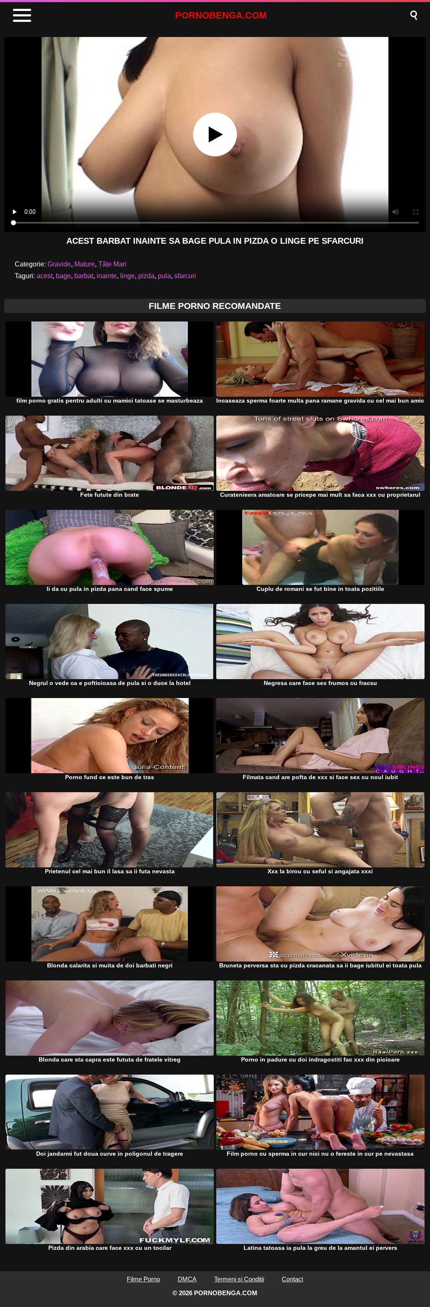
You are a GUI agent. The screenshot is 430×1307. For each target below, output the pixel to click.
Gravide (59, 264)
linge (127, 275)
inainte (107, 275)
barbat (83, 275)
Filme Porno (143, 1279)
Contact (292, 1279)
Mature (84, 264)
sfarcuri (185, 275)
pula (164, 275)
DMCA (187, 1279)
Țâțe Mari (112, 264)
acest (44, 275)
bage (63, 275)
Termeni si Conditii (239, 1279)
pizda (146, 275)
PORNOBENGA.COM (221, 15)
